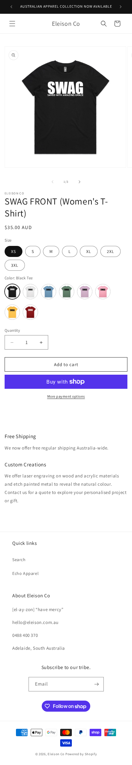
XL (88, 251)
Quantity (12, 330)
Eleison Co (56, 754)
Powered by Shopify (81, 754)
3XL (14, 265)
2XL (110, 251)
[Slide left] (52, 182)
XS (13, 251)
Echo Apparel (25, 573)
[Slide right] (79, 182)
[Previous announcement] (11, 6)
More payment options (66, 396)
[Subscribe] (96, 684)
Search (19, 559)
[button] (12, 23)
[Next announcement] (120, 6)
